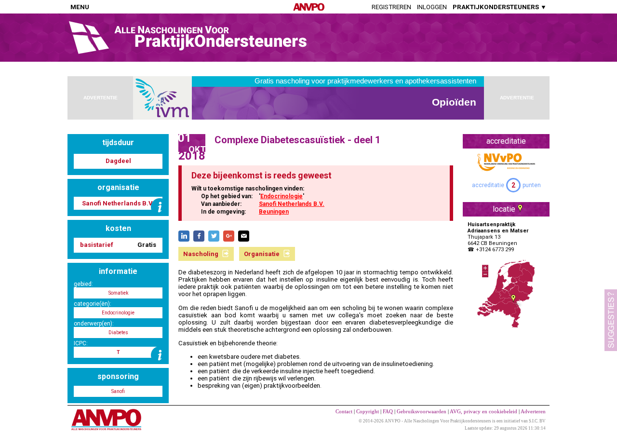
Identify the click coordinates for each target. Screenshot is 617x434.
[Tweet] (213, 236)
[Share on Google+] (228, 236)
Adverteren (533, 411)
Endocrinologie (281, 196)
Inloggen (432, 7)
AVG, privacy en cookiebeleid (483, 411)
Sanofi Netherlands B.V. (291, 204)
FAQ (388, 411)
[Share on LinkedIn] (183, 236)
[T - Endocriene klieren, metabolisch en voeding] (160, 355)
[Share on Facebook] (198, 236)
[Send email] (243, 236)
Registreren (391, 7)
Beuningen (274, 211)
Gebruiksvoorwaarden (421, 411)
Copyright (367, 411)
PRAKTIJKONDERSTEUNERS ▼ (500, 7)
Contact (343, 411)
